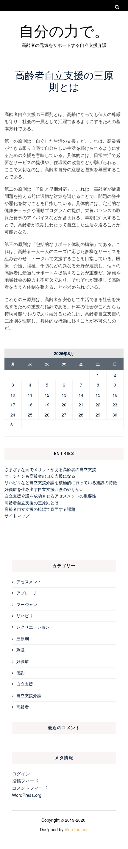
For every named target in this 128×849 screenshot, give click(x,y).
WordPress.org (26, 795)
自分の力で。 (64, 30)
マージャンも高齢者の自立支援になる (39, 476)
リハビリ (24, 616)
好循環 (22, 661)
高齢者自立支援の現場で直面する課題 (39, 509)
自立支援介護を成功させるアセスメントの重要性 (50, 496)
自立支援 (24, 684)
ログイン (21, 773)
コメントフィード (30, 788)
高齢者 (22, 707)
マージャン (26, 604)
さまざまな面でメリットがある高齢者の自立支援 (50, 469)
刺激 (20, 650)
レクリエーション (33, 627)
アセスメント (28, 581)
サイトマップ (16, 516)
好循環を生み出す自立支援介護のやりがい (44, 489)
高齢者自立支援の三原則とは (31, 502)
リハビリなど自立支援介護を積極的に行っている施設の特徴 (60, 482)
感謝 (20, 672)
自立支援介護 (28, 695)
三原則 (22, 638)
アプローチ (26, 593)
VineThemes (76, 829)
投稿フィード (25, 781)
